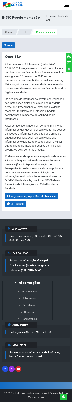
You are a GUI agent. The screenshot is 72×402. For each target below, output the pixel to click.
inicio (10, 32)
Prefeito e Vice (29, 291)
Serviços (29, 312)
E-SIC (24, 32)
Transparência (29, 319)
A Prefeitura (29, 298)
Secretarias (29, 305)
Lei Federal (17, 204)
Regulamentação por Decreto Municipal (33, 196)
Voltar (9, 45)
